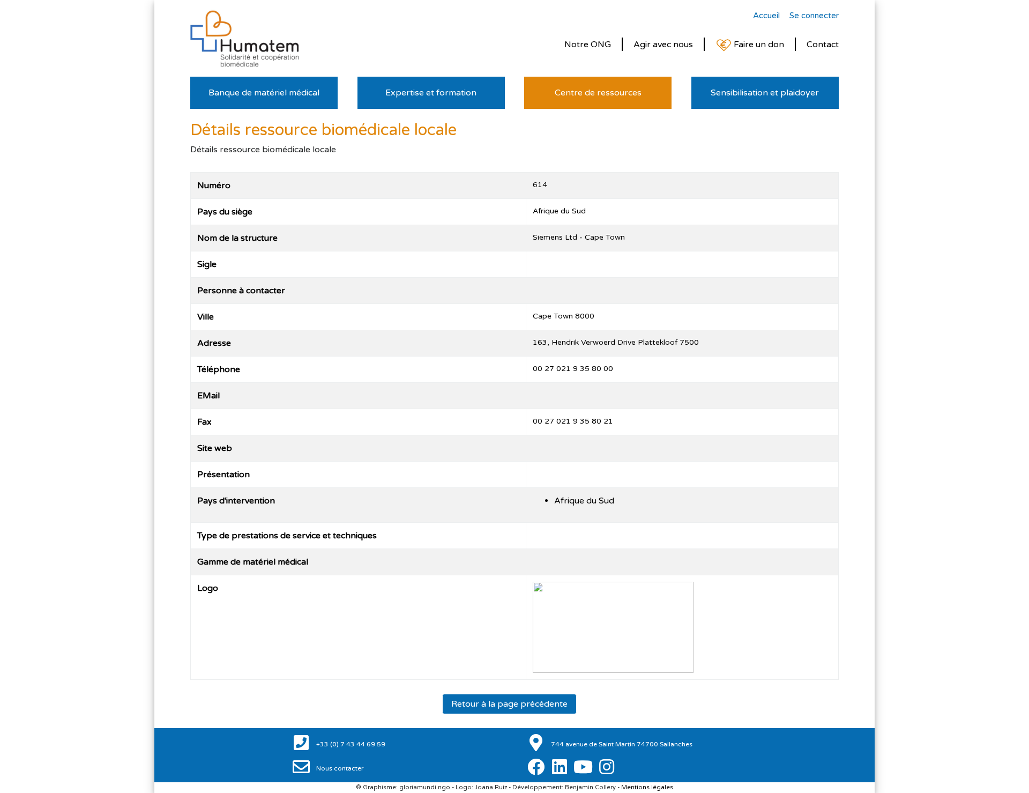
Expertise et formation (430, 92)
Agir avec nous (663, 44)
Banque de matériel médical (263, 92)
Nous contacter (339, 768)
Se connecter (814, 15)
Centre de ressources (598, 92)
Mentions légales (647, 787)
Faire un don (758, 44)
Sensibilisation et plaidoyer (765, 92)
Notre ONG (587, 44)
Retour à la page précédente (509, 704)
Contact (823, 44)
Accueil (766, 15)
